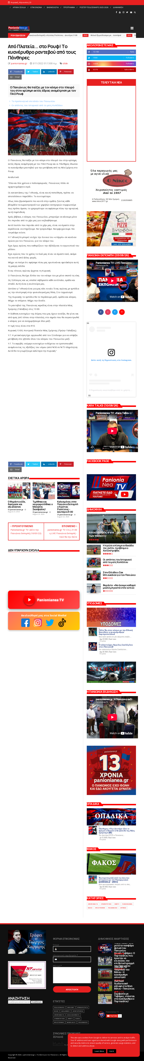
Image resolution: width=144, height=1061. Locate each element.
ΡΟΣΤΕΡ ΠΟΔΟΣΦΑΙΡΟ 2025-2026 (94, 7)
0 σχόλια (103, 641)
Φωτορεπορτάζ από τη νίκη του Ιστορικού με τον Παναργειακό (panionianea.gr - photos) (114, 879)
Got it (111, 1051)
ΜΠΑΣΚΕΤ (70, 1007)
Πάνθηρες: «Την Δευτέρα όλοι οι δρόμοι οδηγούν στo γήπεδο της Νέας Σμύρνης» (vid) (117, 830)
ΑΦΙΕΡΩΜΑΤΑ (93, 904)
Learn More (99, 1051)
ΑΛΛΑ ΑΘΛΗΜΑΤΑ (73, 1015)
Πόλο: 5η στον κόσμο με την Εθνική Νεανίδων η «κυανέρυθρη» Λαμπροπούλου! (116, 631)
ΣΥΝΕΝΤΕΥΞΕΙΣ (106, 904)
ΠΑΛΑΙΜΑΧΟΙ (112, 908)
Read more (112, 639)
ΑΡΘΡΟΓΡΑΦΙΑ (78, 1011)
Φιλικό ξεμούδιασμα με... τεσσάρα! (70, 35)
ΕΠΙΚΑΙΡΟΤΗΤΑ (82, 1007)
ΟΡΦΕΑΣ (123, 908)
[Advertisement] (62, 16)
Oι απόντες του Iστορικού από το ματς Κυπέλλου (37, 105)
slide (50, 35)
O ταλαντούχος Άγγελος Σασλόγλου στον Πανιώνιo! (116, 645)
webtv (116, 904)
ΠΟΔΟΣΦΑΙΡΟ (59, 1007)
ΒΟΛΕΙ (56, 1011)
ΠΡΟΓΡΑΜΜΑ (69, 7)
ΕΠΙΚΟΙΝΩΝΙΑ (36, 7)
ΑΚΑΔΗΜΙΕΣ (65, 1011)
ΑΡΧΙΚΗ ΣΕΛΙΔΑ (19, 7)
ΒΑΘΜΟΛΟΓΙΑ (53, 7)
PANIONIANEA (127, 904)
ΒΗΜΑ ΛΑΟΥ (71, 1022)
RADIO (90, 908)
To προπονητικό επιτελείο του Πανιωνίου (33, 101)
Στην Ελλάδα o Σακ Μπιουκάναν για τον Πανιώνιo (120, 35)
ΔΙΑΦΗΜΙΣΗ (118, 7)
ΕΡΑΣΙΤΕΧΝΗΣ (100, 908)
